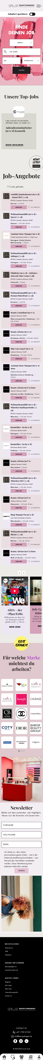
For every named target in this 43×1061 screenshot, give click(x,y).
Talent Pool (8, 989)
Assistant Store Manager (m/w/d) (25, 234)
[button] (19, 751)
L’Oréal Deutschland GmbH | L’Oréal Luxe (24, 237)
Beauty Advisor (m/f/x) (20, 461)
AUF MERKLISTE (35, 207)
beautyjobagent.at (10, 967)
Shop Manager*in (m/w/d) (22, 514)
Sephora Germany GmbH (19, 316)
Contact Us (8, 996)
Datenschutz (9, 948)
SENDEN (21, 871)
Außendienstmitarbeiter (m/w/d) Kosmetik (19, 129)
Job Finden (8, 985)
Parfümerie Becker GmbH (19, 430)
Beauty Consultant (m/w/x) (22, 312)
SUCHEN (21, 70)
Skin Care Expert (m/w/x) (22, 348)
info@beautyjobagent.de (23, 1036)
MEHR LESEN (14, 627)
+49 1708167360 (23, 1032)
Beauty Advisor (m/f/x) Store (23, 387)
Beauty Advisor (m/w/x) (21, 332)
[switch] (32, 14)
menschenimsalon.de (11, 970)
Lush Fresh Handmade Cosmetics (21, 518)
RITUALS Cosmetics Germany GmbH (22, 200)
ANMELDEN (36, 166)
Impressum (8, 955)
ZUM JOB (19, 207)
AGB (6, 951)
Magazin (8, 982)
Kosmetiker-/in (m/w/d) (21, 427)
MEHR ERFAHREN (14, 145)
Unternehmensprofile (11, 992)
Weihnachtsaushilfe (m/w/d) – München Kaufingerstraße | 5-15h (24, 407)
